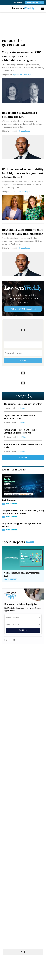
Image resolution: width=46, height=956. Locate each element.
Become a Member (34, 2)
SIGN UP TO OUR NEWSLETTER (23, 309)
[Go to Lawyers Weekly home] (23, 8)
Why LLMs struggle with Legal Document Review (22, 525)
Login (19, 2)
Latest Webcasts (14, 469)
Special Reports (17, 542)
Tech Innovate (9, 500)
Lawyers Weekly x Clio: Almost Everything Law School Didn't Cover (23, 512)
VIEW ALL (23, 457)
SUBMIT (23, 360)
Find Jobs (23, 630)
